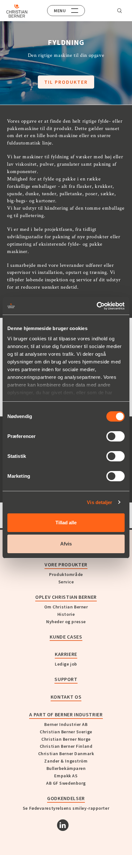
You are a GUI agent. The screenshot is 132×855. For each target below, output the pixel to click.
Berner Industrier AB (65, 724)
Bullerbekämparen (66, 768)
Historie (66, 614)
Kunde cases (66, 636)
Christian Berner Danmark (66, 753)
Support (65, 679)
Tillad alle (66, 522)
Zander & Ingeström (65, 761)
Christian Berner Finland (66, 746)
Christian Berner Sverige (66, 732)
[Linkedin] (63, 825)
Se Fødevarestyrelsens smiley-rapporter (66, 808)
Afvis (66, 543)
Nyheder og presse (66, 621)
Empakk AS (66, 776)
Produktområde (66, 574)
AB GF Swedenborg (66, 783)
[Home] (16, 11)
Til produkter (66, 82)
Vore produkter (66, 564)
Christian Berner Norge (65, 739)
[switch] (115, 436)
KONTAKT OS (66, 697)
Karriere (66, 654)
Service (66, 582)
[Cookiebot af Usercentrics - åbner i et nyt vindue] (97, 306)
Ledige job (66, 664)
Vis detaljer (99, 502)
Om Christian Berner (66, 607)
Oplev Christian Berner (66, 597)
